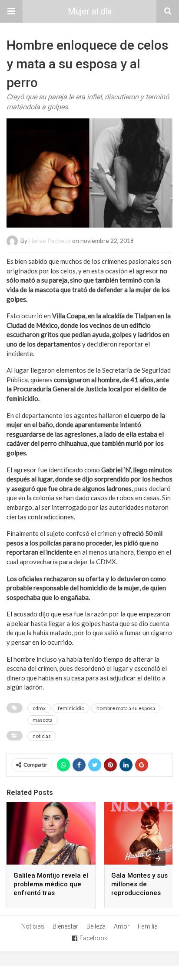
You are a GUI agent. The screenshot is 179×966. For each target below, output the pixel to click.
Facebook (93, 938)
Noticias (32, 926)
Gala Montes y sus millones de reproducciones (139, 884)
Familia (148, 926)
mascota (43, 720)
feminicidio (71, 708)
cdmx (39, 708)
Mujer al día (90, 11)
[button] (11, 11)
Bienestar (65, 926)
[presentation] (158, 858)
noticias (42, 736)
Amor (121, 926)
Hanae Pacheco (50, 240)
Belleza (96, 926)
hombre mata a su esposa (125, 708)
